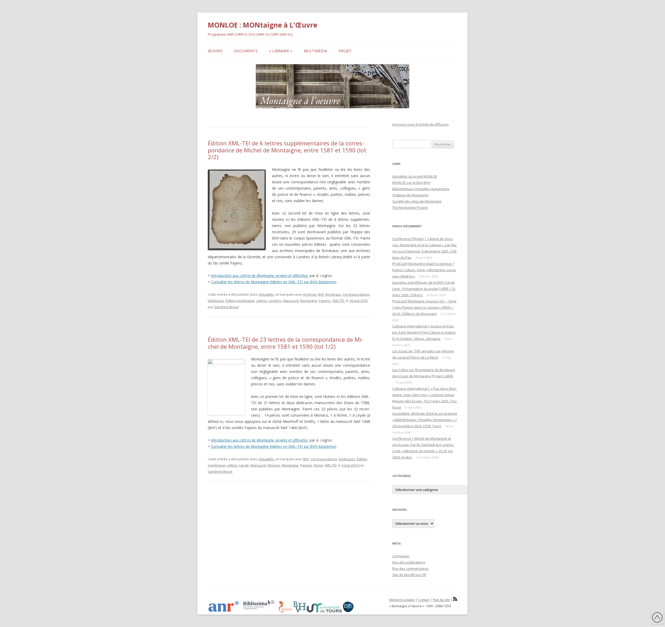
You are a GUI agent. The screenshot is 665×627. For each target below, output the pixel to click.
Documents (246, 50)
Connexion (400, 556)
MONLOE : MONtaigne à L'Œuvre (262, 25)
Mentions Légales (402, 600)
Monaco (274, 465)
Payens (325, 300)
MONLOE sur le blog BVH (411, 182)
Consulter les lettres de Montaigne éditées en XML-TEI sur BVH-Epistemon (273, 281)
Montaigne (308, 300)
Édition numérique (240, 300)
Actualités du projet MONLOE (414, 176)
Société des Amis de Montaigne (417, 201)
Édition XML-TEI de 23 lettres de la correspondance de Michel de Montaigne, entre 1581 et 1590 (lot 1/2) (285, 342)
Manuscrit (291, 300)
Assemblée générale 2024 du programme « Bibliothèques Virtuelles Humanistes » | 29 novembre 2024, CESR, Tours (424, 419)
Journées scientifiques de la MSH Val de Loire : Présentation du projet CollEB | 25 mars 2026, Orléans (423, 288)
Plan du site (441, 600)
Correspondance (356, 294)
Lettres (261, 300)
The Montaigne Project (410, 207)
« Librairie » (280, 50)
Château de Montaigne (410, 195)
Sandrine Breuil (226, 307)
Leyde (244, 465)
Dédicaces (216, 300)
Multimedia (315, 50)
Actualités (266, 294)
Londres (275, 300)
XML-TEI (338, 300)
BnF (321, 294)
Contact (423, 600)
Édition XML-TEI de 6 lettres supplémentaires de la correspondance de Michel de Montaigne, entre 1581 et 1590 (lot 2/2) (287, 150)
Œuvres (215, 50)
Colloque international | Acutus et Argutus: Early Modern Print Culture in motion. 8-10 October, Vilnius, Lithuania (424, 332)
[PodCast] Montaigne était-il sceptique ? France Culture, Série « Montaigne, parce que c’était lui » (424, 270)
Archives (310, 294)
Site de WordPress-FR (409, 574)
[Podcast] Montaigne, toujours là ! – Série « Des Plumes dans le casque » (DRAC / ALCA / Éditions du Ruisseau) (424, 307)
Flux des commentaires (410, 568)
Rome (318, 465)
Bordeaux (333, 294)
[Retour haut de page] (657, 618)
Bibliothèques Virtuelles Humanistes (420, 188)
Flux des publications (408, 562)
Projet (345, 50)
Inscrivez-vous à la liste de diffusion (420, 124)
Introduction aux (259, 275)
